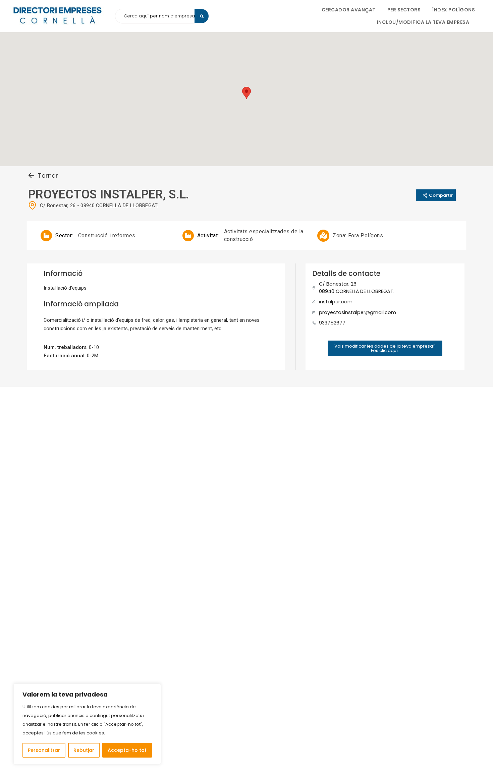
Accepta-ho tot (127, 750)
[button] (385, 348)
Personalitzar (44, 750)
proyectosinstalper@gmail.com (357, 312)
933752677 (332, 322)
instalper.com (335, 301)
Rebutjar (83, 750)
